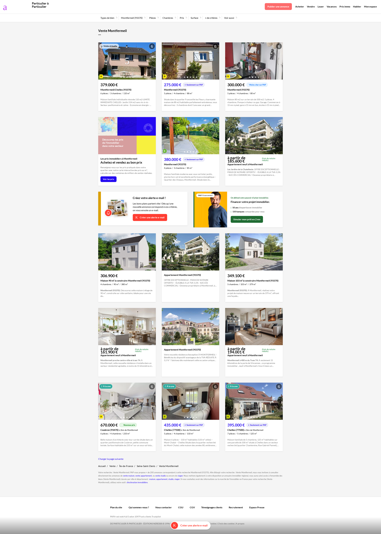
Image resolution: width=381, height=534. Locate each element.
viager (180, 476)
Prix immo (344, 6)
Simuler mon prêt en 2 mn (246, 219)
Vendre (311, 6)
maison (152, 479)
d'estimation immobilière (137, 482)
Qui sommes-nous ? (139, 507)
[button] (121, 76)
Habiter (357, 6)
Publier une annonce (278, 6)
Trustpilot (156, 516)
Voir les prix (108, 179)
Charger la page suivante (110, 458)
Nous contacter (163, 507)
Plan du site (116, 507)
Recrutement (236, 507)
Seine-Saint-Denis (146, 466)
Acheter (299, 6)
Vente (112, 466)
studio (171, 479)
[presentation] (101, 62)
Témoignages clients (211, 507)
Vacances (332, 6)
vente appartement (143, 476)
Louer (321, 6)
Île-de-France (126, 466)
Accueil (102, 466)
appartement (161, 479)
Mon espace (370, 6)
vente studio (160, 476)
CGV (192, 507)
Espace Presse (256, 507)
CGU (180, 507)
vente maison (128, 476)
